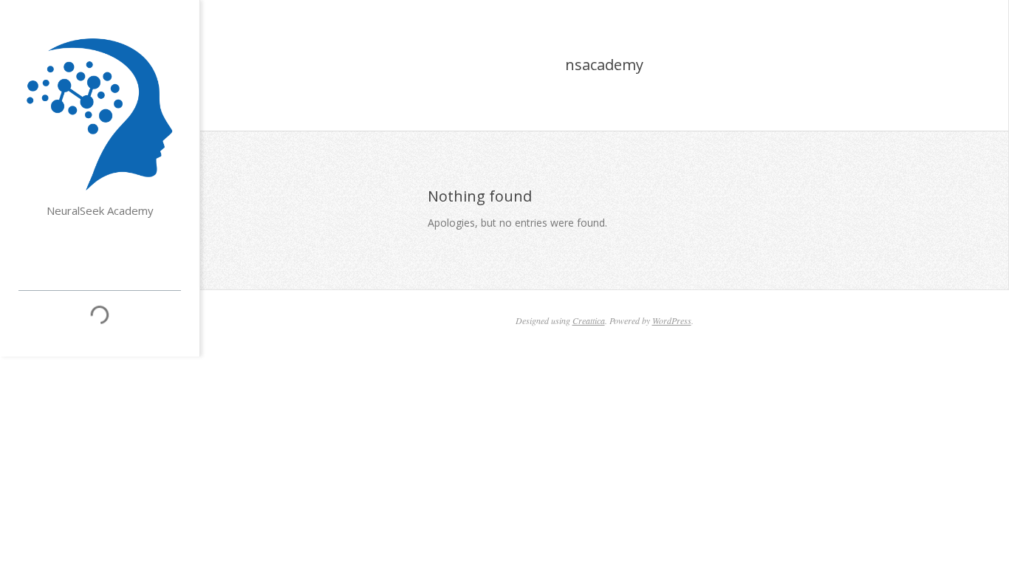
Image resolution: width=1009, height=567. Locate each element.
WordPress (671, 320)
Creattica (588, 320)
